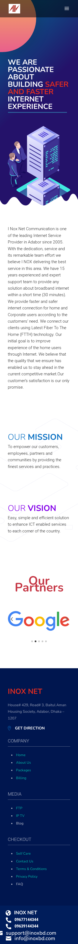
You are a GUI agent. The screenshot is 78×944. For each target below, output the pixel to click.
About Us (23, 762)
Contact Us (24, 861)
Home (21, 755)
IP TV (20, 815)
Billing (21, 778)
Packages (23, 770)
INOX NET (25, 912)
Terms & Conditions (31, 869)
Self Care (23, 853)
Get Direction (30, 728)
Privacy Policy (26, 876)
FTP (19, 808)
